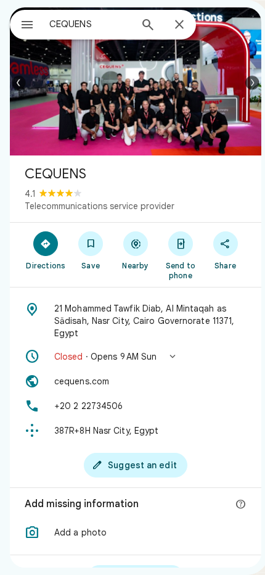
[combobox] (90, 24)
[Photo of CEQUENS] (135, 81)
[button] (135, 356)
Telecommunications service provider (99, 206)
